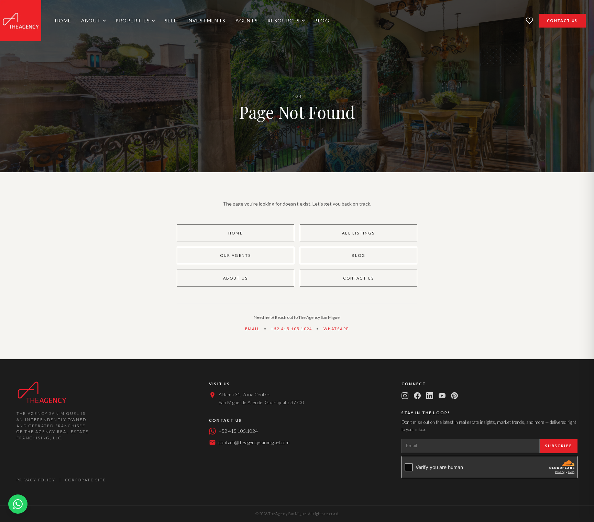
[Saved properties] (529, 20)
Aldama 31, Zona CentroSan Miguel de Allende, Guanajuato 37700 (261, 398)
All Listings (358, 233)
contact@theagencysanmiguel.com (254, 442)
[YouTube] (442, 395)
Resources (283, 20)
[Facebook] (417, 395)
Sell (171, 20)
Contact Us (562, 20)
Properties (133, 20)
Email (252, 328)
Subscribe (558, 445)
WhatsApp (336, 328)
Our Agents (235, 255)
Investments (206, 20)
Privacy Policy (35, 480)
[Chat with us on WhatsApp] (18, 504)
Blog (322, 20)
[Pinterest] (454, 395)
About (91, 20)
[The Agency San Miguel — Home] (20, 20)
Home (63, 20)
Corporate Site (85, 480)
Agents (246, 20)
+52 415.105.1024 (291, 328)
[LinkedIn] (429, 395)
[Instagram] (405, 395)
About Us (235, 278)
